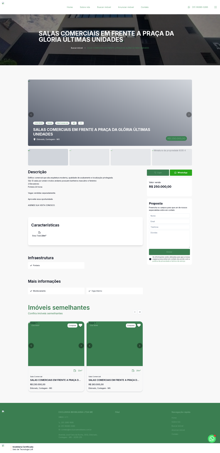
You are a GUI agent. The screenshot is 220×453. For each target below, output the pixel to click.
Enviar (169, 252)
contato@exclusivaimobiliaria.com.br (76, 430)
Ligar (159, 172)
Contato (145, 7)
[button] (31, 114)
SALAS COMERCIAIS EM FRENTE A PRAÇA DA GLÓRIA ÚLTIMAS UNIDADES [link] (118, 48)
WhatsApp (182, 172)
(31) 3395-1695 (67, 422)
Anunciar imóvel (126, 7)
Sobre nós (85, 7)
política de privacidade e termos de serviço (169, 261)
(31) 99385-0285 (68, 426)
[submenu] (215, 7)
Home (70, 7)
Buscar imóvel (104, 7)
